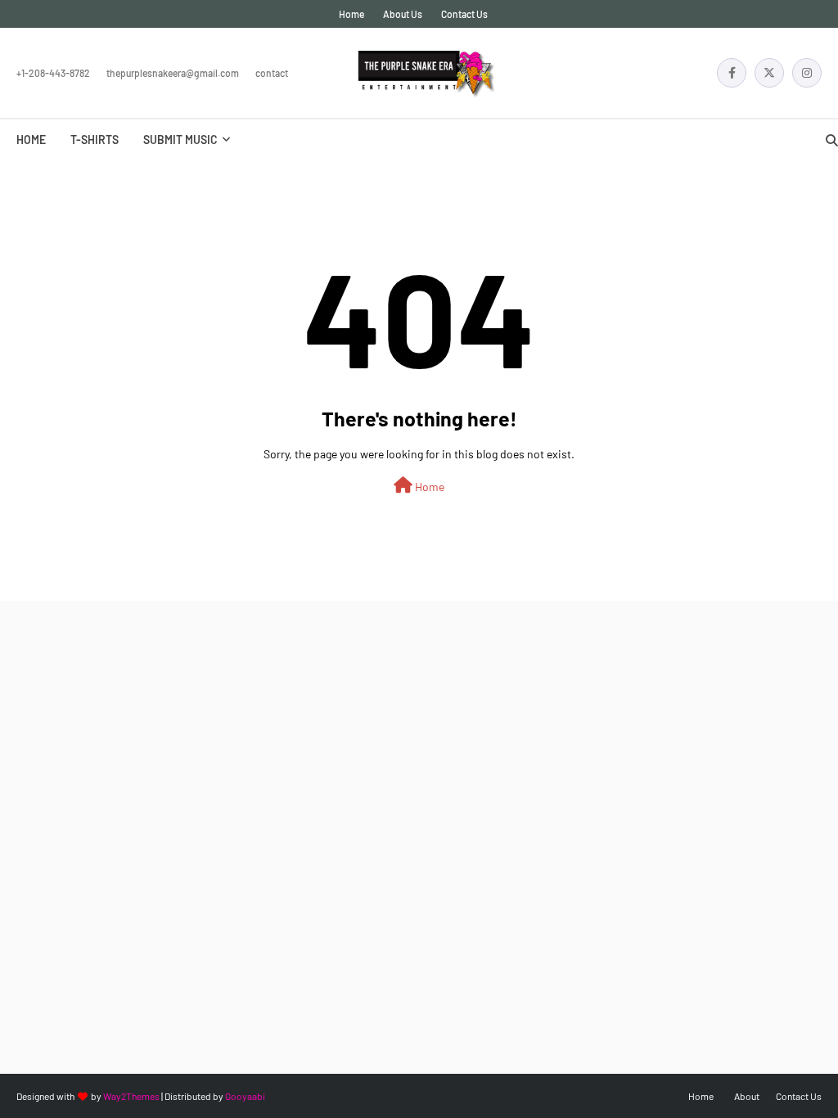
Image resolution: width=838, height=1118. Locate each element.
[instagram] (807, 73)
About (746, 1096)
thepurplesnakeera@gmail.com (172, 73)
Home (351, 14)
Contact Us (464, 14)
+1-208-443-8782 (53, 73)
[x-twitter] (769, 73)
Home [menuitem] (31, 140)
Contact (271, 73)
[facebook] (731, 73)
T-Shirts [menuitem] (94, 140)
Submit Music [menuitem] (180, 140)
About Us (402, 14)
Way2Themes (131, 1096)
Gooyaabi (245, 1096)
